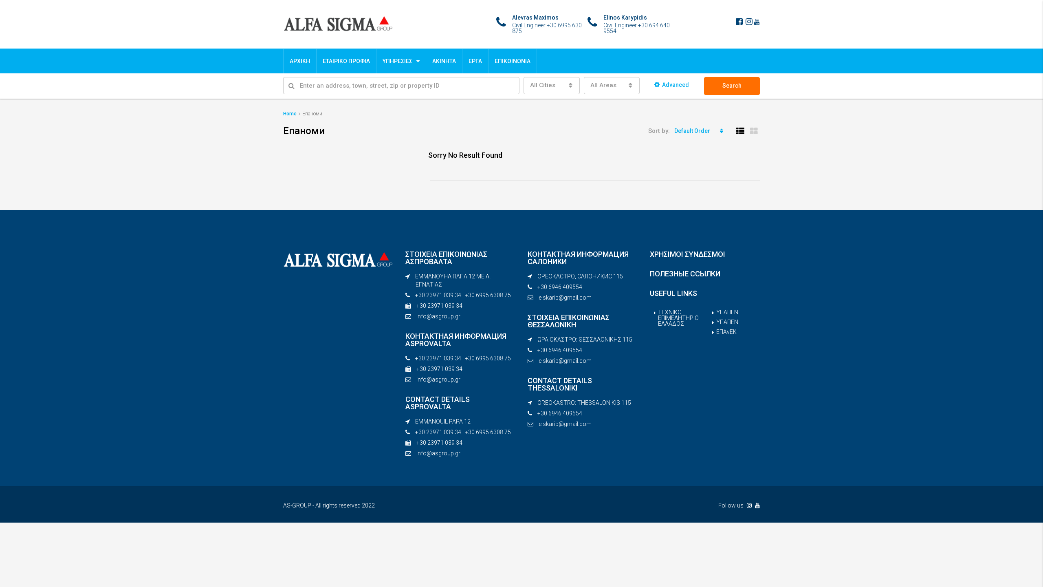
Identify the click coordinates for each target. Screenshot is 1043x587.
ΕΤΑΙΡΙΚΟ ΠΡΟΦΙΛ (346, 61)
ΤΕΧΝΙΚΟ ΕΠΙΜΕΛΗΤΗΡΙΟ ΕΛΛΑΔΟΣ (678, 318)
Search (732, 85)
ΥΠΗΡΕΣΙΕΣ (397, 61)
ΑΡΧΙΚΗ (300, 61)
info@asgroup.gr (438, 316)
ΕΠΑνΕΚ (726, 332)
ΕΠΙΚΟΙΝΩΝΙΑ (512, 61)
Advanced (675, 85)
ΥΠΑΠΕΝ (727, 312)
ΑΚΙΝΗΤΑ (444, 61)
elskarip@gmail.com (565, 297)
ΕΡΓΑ (475, 61)
